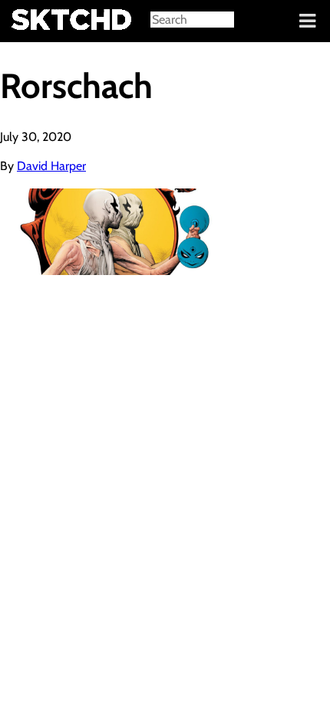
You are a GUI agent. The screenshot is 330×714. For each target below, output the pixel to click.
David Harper (51, 166)
